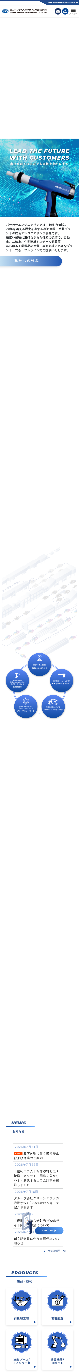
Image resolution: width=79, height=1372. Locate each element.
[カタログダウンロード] (65, 11)
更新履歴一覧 (56, 1251)
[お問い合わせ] (58, 11)
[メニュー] (73, 11)
